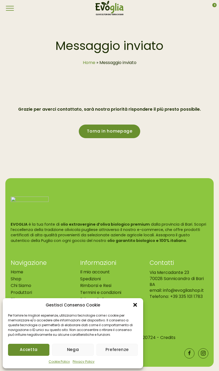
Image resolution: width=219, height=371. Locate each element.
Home (17, 272)
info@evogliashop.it (183, 291)
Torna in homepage (109, 131)
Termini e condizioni (100, 292)
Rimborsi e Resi (95, 286)
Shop (16, 279)
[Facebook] (189, 353)
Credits (167, 338)
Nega (73, 349)
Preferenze (117, 349)
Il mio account (95, 272)
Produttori (21, 292)
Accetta (28, 349)
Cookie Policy (59, 361)
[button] (135, 305)
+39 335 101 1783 (186, 296)
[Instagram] (203, 353)
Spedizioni (90, 279)
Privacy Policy (84, 361)
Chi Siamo (21, 286)
